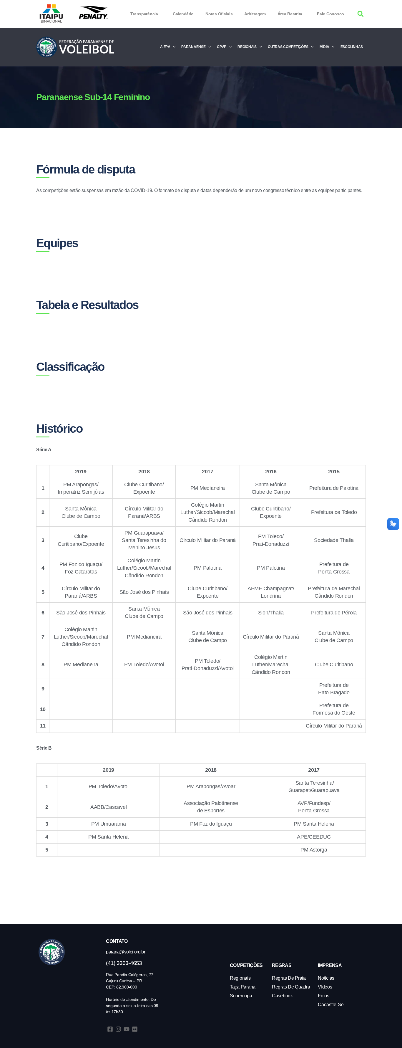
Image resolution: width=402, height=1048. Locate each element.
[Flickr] (135, 1029)
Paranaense (193, 47)
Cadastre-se (330, 1004)
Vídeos (325, 986)
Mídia (324, 47)
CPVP (221, 47)
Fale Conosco (330, 13)
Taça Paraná (242, 986)
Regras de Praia (289, 978)
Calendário (183, 13)
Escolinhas (351, 47)
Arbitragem (254, 13)
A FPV (165, 47)
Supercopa (241, 995)
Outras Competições (288, 47)
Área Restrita (290, 13)
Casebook (282, 995)
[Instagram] (118, 1029)
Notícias (326, 978)
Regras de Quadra (291, 986)
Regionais (247, 47)
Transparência (144, 13)
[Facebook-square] (110, 1029)
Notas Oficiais (218, 13)
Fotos (323, 995)
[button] (361, 14)
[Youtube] (126, 1029)
